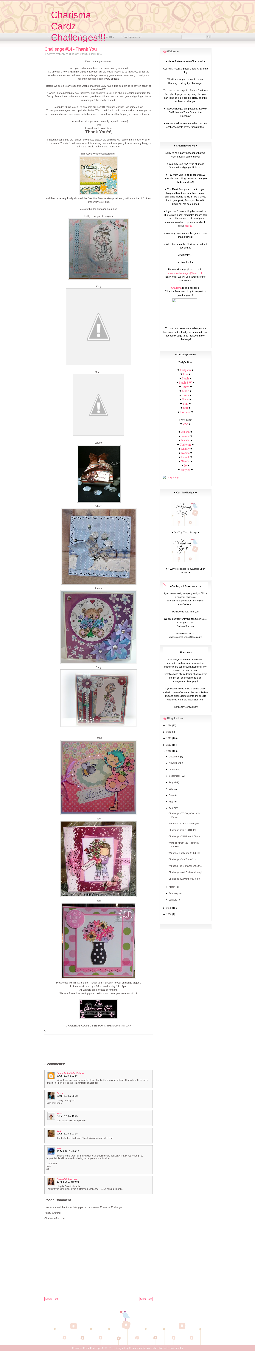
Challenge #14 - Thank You (182, 859)
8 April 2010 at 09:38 (67, 1096)
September (175, 776)
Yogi (59, 1131)
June (172, 795)
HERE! (188, 225)
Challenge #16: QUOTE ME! (183, 830)
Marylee (185, 470)
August (172, 782)
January (173, 899)
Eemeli (185, 457)
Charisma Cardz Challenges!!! (88, 1348)
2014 (169, 725)
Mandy (185, 448)
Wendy (185, 461)
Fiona (60, 1113)
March (172, 887)
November (174, 763)
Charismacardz (137, 1348)
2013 (169, 732)
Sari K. (60, 1093)
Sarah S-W (185, 382)
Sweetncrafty (176, 1348)
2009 (169, 908)
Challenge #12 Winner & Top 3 (184, 879)
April (171, 808)
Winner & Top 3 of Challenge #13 (185, 866)
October (173, 769)
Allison (185, 432)
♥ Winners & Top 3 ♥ (77, 37)
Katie (185, 399)
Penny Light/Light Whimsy (70, 1073)
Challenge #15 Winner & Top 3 (184, 836)
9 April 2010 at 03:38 (67, 1133)
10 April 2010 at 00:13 (68, 1151)
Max (59, 1148)
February (174, 893)
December (174, 756)
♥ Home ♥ (53, 37)
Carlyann (185, 370)
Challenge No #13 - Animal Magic (186, 872)
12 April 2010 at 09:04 (68, 1182)
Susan (185, 395)
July (171, 789)
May (171, 801)
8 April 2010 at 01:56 (67, 1075)
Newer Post (51, 1299)
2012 (169, 738)
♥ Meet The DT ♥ (105, 37)
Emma (185, 387)
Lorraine (185, 412)
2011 (169, 745)
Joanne (185, 436)
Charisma (176, 287)
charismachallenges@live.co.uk (185, 273)
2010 (169, 751)
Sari (185, 408)
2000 (169, 914)
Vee (185, 424)
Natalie (185, 440)
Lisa (185, 374)
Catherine (185, 444)
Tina (185, 403)
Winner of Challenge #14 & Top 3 (185, 853)
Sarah (185, 378)
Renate (185, 453)
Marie (185, 391)
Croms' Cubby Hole (67, 1179)
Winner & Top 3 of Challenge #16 (185, 823)
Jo (185, 465)
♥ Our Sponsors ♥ (131, 37)
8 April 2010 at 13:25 (67, 1116)
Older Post (146, 1299)
